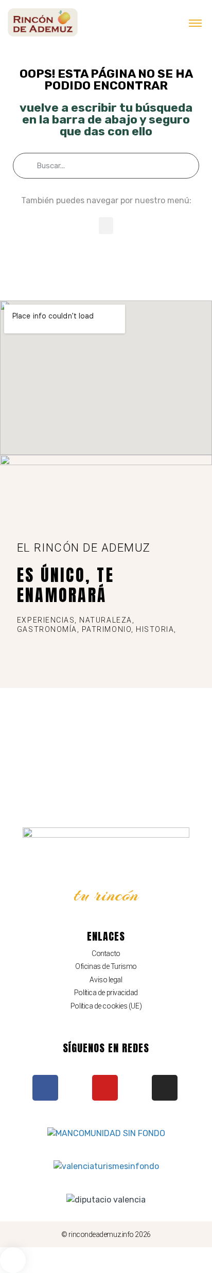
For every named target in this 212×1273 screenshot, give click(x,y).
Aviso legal (106, 980)
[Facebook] (45, 1088)
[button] (106, 225)
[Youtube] (105, 1088)
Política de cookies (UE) (106, 1006)
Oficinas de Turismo (105, 966)
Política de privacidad (106, 992)
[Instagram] (165, 1088)
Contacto (106, 953)
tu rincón (106, 895)
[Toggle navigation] (195, 22)
